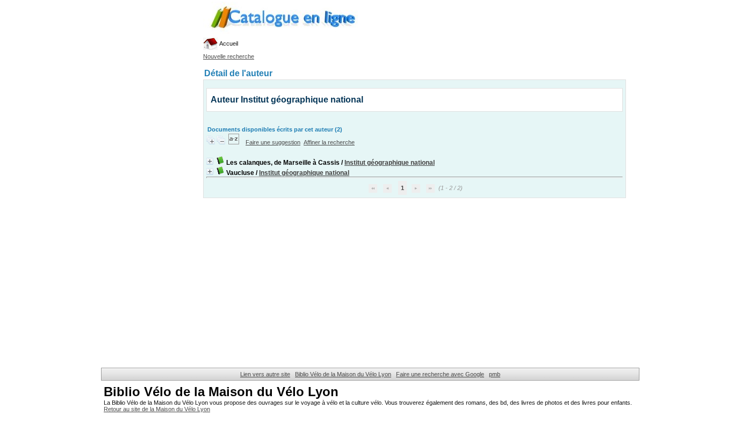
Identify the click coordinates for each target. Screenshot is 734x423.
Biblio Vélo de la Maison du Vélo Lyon (343, 374)
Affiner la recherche (329, 142)
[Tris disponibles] (234, 142)
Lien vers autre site (265, 374)
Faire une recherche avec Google (440, 374)
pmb (494, 374)
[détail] (209, 161)
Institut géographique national (389, 162)
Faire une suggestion (273, 142)
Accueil (228, 43)
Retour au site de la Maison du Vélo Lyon (157, 409)
